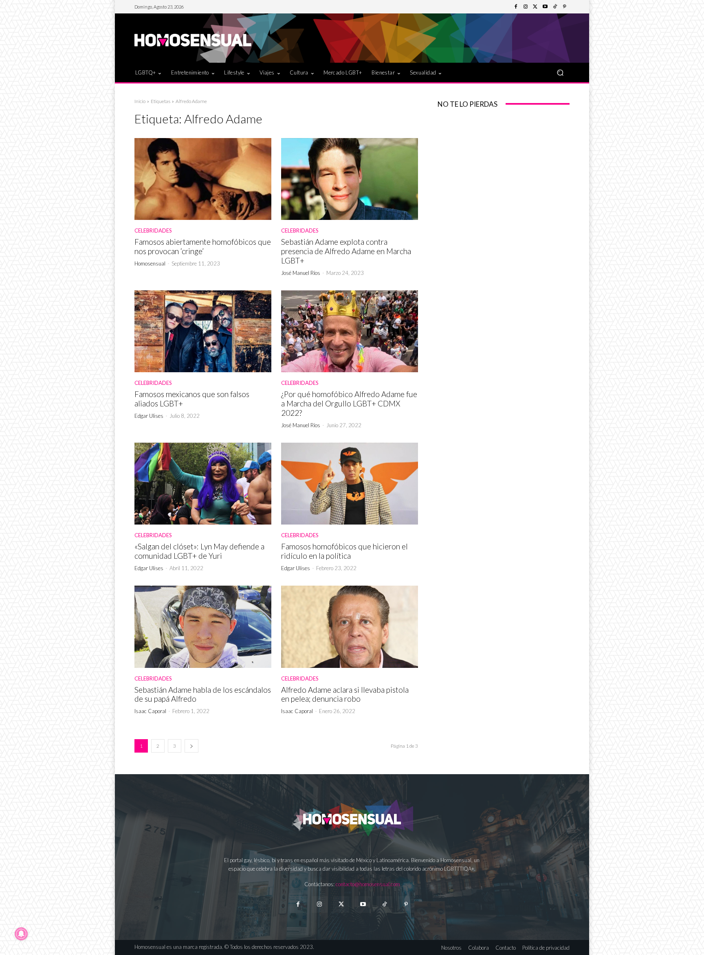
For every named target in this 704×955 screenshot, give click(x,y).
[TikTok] (555, 7)
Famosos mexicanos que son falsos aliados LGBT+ (191, 398)
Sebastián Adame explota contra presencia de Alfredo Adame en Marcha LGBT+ (346, 251)
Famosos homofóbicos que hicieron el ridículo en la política (344, 551)
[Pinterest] (565, 7)
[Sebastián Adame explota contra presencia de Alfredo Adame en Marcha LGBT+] (349, 179)
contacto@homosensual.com (368, 884)
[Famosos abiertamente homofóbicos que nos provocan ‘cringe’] (202, 179)
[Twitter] (535, 7)
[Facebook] (516, 7)
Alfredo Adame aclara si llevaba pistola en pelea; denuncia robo (345, 694)
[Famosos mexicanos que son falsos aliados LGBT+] (202, 331)
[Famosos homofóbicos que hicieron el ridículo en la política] (349, 484)
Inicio (139, 101)
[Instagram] (525, 7)
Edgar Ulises (148, 416)
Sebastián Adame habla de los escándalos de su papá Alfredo (202, 694)
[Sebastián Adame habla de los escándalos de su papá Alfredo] (202, 627)
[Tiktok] (384, 904)
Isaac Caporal (150, 711)
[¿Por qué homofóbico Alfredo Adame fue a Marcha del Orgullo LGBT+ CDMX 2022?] (349, 331)
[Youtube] (545, 7)
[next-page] (191, 746)
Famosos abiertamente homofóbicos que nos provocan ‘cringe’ (202, 246)
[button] (560, 72)
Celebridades (153, 230)
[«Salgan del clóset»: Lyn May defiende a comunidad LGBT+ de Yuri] (202, 484)
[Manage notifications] (21, 933)
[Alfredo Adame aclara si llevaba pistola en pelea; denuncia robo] (349, 627)
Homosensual (149, 263)
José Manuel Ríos (300, 273)
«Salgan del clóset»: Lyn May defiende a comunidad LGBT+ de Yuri (199, 551)
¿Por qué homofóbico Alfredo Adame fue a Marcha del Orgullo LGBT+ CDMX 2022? (349, 403)
